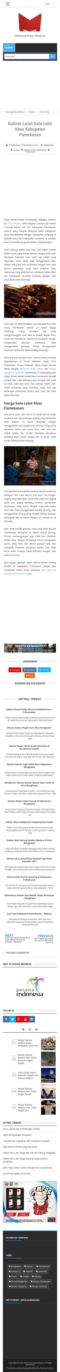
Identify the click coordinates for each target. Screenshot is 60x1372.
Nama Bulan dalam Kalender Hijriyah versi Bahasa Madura (28, 1075)
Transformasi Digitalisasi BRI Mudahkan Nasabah (26, 1140)
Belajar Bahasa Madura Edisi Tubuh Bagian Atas (27, 1107)
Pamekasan (30, 151)
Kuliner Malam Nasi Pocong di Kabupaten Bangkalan (29, 802)
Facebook (30, 669)
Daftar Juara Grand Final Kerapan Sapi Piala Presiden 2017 (29, 860)
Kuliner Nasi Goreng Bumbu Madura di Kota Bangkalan (29, 841)
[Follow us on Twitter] (12, 1019)
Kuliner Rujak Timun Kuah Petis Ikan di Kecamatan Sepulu (29, 747)
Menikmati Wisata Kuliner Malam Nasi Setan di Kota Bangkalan (29, 784)
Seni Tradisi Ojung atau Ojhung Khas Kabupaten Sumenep (43, 940)
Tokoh (14, 1276)
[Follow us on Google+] (19, 1019)
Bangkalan (16, 1266)
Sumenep (42, 1271)
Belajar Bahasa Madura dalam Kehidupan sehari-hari (28, 1043)
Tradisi (26, 1276)
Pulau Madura (14, 223)
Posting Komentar (17, 952)
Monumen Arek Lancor (31, 368)
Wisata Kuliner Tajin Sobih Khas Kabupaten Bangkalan (29, 765)
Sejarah (28, 1271)
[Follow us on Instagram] (32, 1019)
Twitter (45, 669)
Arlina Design (23, 1368)
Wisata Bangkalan (19, 1281)
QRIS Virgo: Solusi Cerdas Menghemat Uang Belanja (27, 1167)
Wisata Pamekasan (41, 1281)
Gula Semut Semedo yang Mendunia (20, 1146)
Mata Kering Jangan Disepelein (17, 1134)
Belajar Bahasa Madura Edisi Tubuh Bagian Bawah (27, 1091)
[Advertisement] (30, 81)
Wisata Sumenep (39, 1286)
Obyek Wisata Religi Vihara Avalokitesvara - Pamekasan (29, 711)
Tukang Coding (46, 1368)
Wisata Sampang (18, 1286)
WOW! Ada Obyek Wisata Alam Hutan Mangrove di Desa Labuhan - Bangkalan (17, 940)
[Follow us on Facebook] (6, 1019)
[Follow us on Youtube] (25, 1019)
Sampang (15, 1271)
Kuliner (17, 149)
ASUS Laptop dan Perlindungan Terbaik (21, 1128)
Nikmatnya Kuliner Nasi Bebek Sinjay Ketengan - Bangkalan (29, 896)
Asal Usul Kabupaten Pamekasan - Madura (29, 913)
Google (16, 669)
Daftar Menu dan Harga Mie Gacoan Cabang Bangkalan (29, 1152)
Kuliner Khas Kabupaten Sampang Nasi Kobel (29, 822)
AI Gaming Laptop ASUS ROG (17, 1173)
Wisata (37, 1276)
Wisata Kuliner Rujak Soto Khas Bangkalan (29, 727)
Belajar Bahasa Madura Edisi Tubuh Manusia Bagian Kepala (27, 1059)
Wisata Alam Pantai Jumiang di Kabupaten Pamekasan (29, 878)
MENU (47, 4)
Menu (10, 47)
